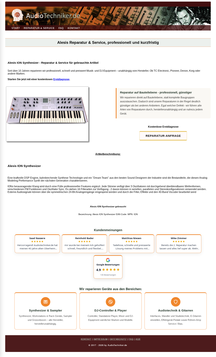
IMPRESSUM (101, 339)
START (16, 28)
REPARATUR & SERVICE (39, 28)
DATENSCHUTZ (118, 339)
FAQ (61, 28)
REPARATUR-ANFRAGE (163, 135)
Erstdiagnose (61, 79)
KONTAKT (74, 28)
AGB (138, 339)
